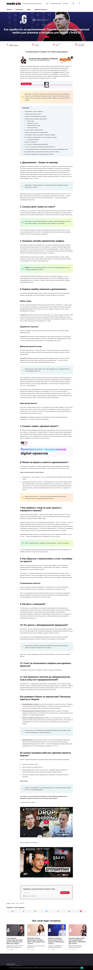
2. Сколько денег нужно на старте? (33, 114)
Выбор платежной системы (33, 125)
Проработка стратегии (32, 123)
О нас (47, 3)
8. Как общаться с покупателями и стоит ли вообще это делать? (40, 137)
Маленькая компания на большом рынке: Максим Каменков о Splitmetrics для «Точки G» (56, 940)
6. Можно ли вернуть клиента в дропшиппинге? (36, 132)
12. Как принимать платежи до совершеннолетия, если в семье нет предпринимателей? (46, 149)
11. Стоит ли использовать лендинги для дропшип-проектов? (39, 146)
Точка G (46, 36)
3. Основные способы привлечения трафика (35, 116)
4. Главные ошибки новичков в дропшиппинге (35, 119)
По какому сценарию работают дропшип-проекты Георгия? (39, 154)
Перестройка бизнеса (32, 127)
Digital (28, 9)
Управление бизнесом (40, 9)
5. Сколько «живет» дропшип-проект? (34, 130)
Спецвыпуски (19, 9)
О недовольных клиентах (33, 139)
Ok (82, 967)
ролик (55, 74)
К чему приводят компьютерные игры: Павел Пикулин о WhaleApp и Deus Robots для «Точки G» (15, 940)
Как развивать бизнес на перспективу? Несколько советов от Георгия (41, 151)
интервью (56, 72)
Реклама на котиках (56, 3)
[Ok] (91, 968)
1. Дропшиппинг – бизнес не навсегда (33, 111)
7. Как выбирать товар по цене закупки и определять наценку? (40, 135)
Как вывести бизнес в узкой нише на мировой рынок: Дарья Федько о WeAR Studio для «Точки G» (77, 940)
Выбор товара (30, 121)
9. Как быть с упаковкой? (30, 142)
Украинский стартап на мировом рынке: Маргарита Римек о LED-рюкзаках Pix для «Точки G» (36, 940)
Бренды (9, 9)
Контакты (65, 3)
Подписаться (64, 892)
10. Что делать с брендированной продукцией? (36, 144)
